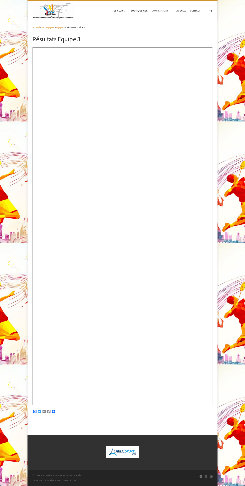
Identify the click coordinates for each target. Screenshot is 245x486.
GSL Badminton (49, 475)
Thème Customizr (73, 480)
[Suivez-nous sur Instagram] (206, 477)
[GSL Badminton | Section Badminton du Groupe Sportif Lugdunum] (53, 10)
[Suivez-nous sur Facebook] (201, 477)
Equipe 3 (60, 27)
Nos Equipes (48, 27)
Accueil (36, 27)
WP (46, 480)
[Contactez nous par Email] (211, 477)
